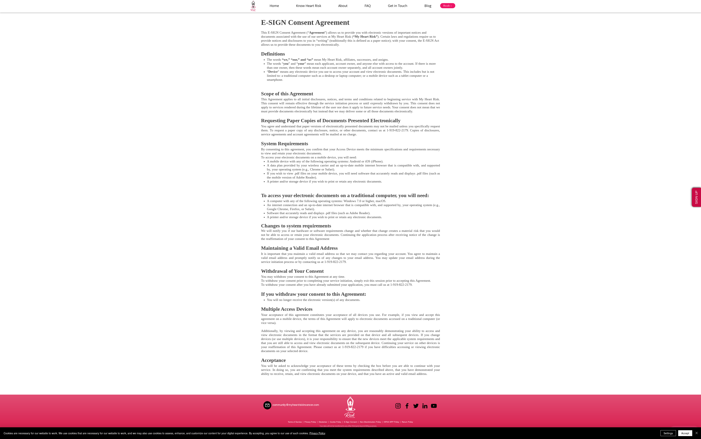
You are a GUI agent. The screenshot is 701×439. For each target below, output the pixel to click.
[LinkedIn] (424, 405)
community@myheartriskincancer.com (296, 404)
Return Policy (407, 422)
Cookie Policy (335, 422)
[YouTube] (433, 405)
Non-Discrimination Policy (370, 422)
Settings (668, 433)
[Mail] (267, 405)
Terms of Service (295, 422)
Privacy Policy (310, 422)
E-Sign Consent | (351, 422)
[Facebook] (407, 405)
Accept (685, 433)
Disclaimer (323, 422)
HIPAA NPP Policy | (393, 422)
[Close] (696, 433)
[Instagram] (398, 405)
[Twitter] (416, 405)
